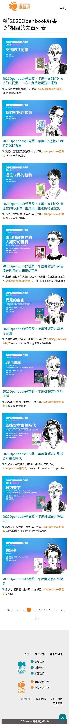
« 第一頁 (9, 610)
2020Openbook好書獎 (49, 88)
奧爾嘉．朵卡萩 (22, 589)
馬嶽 (23, 88)
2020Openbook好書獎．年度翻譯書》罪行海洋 (33, 393)
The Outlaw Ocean (16, 405)
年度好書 (31, 88)
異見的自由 (11, 339)
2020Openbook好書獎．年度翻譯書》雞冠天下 (33, 518)
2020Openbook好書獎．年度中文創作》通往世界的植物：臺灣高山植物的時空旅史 (33, 205)
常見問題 (57, 703)
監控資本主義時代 (15, 464)
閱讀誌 (22, 667)
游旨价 (26, 214)
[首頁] (19, 6)
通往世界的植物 (13, 214)
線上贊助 (41, 699)
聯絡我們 (39, 673)
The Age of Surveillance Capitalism (46, 468)
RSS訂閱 (57, 654)
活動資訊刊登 (41, 681)
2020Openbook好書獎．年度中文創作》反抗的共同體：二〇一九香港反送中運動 (33, 80)
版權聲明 (39, 667)
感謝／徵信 (56, 699)
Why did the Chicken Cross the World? (26, 530)
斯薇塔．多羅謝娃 (47, 276)
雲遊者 (9, 589)
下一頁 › (62, 610)
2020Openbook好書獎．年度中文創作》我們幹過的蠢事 (33, 143)
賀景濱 (26, 151)
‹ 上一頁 (18, 610)
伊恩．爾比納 (23, 401)
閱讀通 (22, 687)
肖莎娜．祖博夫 (34, 464)
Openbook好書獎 (11, 92)
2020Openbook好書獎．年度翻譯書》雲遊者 (33, 581)
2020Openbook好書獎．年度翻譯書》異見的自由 (33, 330)
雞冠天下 (10, 526)
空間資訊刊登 (41, 687)
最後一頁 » (36, 617)
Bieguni (10, 593)
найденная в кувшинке (52, 280)
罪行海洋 (10, 401)
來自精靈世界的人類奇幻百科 (21, 276)
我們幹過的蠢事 (13, 151)
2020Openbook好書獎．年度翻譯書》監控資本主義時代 (33, 456)
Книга (34, 280)
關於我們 (39, 661)
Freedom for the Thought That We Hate (29, 343)
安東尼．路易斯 (26, 339)
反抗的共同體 (12, 88)
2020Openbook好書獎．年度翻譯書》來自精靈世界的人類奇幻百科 (33, 268)
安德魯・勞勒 (23, 526)
